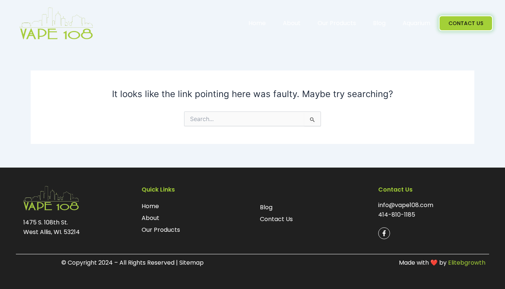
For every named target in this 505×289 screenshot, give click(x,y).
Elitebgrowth (466, 262)
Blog (379, 23)
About (292, 23)
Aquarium (416, 23)
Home (257, 23)
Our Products (337, 23)
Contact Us (276, 219)
